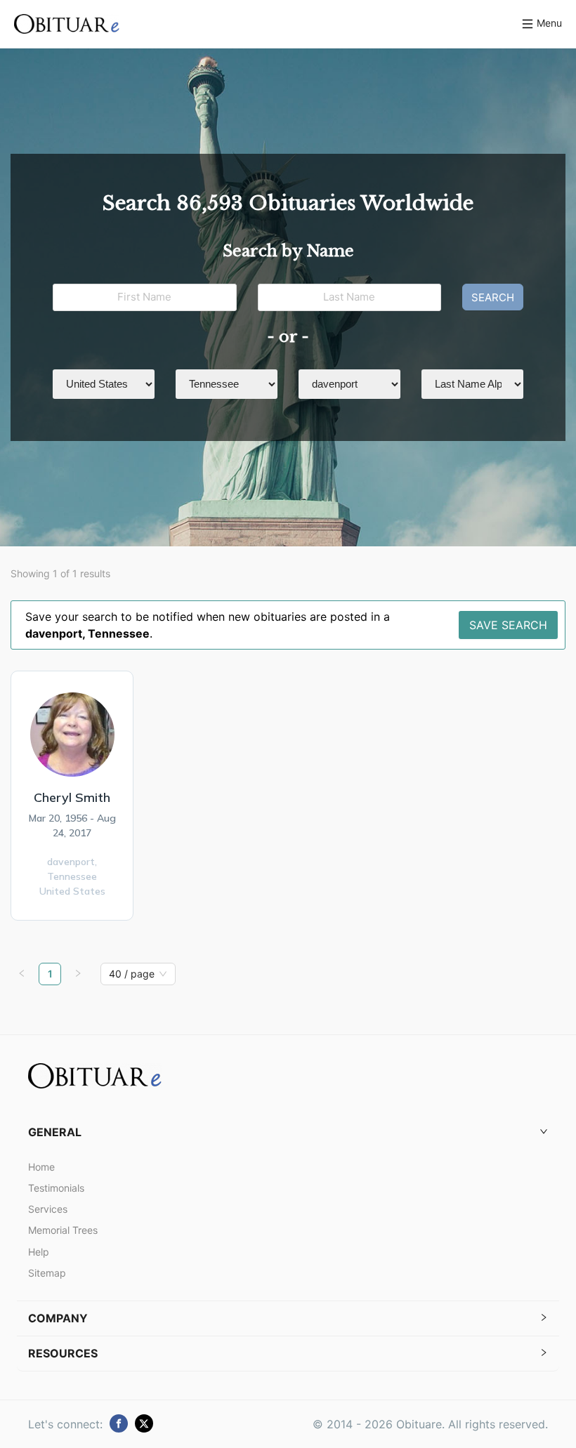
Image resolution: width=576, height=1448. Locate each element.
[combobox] (132, 974)
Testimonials (56, 1188)
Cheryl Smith (72, 797)
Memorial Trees (63, 1230)
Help (38, 1252)
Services (47, 1209)
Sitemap (47, 1273)
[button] (288, 1132)
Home (41, 1167)
